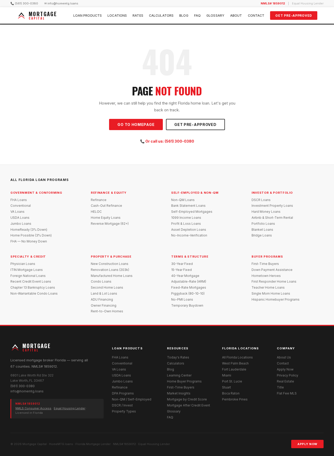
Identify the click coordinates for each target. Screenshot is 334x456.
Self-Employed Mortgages (191, 212)
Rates (138, 15)
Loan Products (87, 15)
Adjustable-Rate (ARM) (188, 281)
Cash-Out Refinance (106, 206)
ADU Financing (102, 299)
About (236, 15)
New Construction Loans (109, 264)
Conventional (20, 206)
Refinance (98, 200)
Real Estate (285, 381)
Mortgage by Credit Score (187, 399)
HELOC (96, 212)
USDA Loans (19, 218)
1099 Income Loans (186, 218)
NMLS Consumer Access (33, 408)
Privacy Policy (287, 375)
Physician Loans (22, 264)
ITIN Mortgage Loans (26, 270)
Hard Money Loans (266, 212)
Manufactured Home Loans (112, 276)
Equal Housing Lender (69, 408)
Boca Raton (231, 393)
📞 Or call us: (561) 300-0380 (167, 141)
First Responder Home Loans (274, 281)
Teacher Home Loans (268, 287)
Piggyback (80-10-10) (188, 293)
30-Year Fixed (182, 264)
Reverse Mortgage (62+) (110, 224)
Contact (256, 15)
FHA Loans (18, 200)
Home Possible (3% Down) (31, 235)
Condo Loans (101, 281)
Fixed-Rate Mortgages (188, 287)
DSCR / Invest (122, 405)
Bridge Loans (262, 235)
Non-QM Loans (183, 200)
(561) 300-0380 (22, 386)
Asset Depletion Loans (188, 230)
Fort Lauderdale (234, 369)
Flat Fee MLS (287, 393)
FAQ (197, 15)
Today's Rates (178, 357)
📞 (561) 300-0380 (24, 3)
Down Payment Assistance (272, 270)
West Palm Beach (235, 363)
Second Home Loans (107, 287)
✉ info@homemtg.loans (61, 3)
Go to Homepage (135, 124)
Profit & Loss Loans (186, 224)
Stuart (226, 387)
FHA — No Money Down (28, 241)
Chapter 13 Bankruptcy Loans (32, 287)
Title (280, 387)
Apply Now (285, 369)
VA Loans (17, 212)
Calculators (161, 15)
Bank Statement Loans (188, 206)
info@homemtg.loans (27, 391)
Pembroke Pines (235, 399)
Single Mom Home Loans (271, 293)
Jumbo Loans (20, 224)
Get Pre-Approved (293, 15)
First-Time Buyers (265, 264)
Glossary (215, 15)
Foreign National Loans (28, 276)
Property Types (124, 411)
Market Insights (178, 393)
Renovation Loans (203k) (110, 270)
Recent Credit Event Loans (30, 281)
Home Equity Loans (106, 218)
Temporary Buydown (187, 305)
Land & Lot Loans (104, 293)
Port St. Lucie (232, 381)
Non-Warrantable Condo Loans (34, 293)
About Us (284, 357)
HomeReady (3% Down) (28, 230)
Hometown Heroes (266, 276)
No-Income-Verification (189, 235)
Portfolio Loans (263, 224)
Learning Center (179, 375)
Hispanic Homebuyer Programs (276, 299)
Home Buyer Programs (184, 381)
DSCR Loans (261, 200)
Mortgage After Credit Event (188, 405)
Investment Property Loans (272, 206)
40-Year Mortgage (185, 276)
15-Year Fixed (181, 270)
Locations (117, 15)
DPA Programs (123, 393)
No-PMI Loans (182, 299)
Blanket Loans (262, 230)
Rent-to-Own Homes (107, 311)
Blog (183, 15)
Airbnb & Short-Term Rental (272, 218)
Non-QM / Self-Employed (131, 399)
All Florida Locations (237, 357)
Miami (226, 375)
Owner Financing (103, 305)
